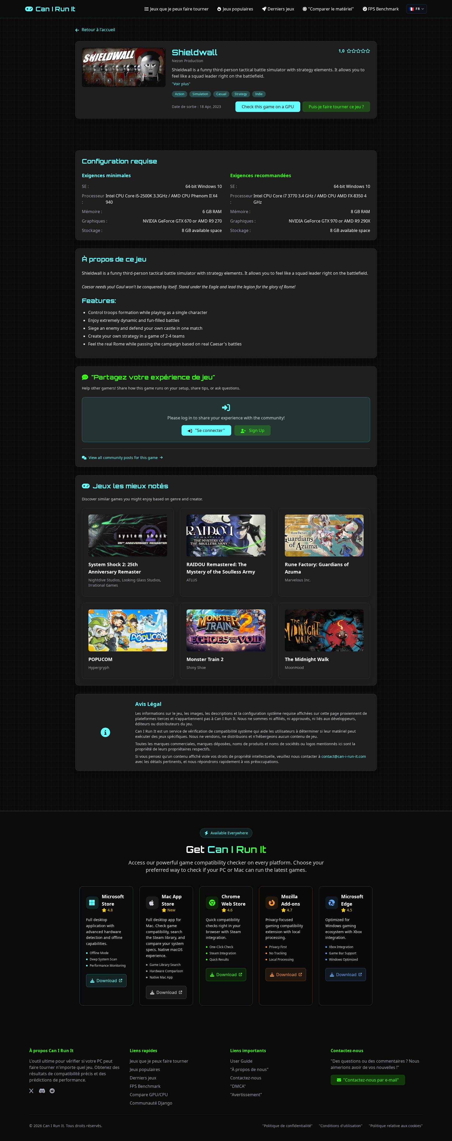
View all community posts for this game (123, 457)
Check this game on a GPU (268, 107)
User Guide (241, 1061)
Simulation (200, 94)
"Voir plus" (181, 83)
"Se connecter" (209, 430)
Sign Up (256, 430)
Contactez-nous (245, 1078)
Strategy (241, 94)
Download (107, 980)
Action (179, 94)
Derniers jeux (143, 1078)
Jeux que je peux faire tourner (159, 1061)
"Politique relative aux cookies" (396, 1125)
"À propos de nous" (249, 1069)
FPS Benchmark (145, 1086)
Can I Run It (53, 1125)
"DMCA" (238, 1086)
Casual (221, 94)
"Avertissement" (246, 1094)
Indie (259, 94)
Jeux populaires (145, 1069)
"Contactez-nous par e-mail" (371, 1080)
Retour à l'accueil (98, 30)
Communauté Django (151, 1103)
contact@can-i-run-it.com (343, 756)
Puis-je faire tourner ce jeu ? (336, 107)
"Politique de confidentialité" (287, 1125)
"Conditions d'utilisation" (341, 1125)
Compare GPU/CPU (149, 1094)
